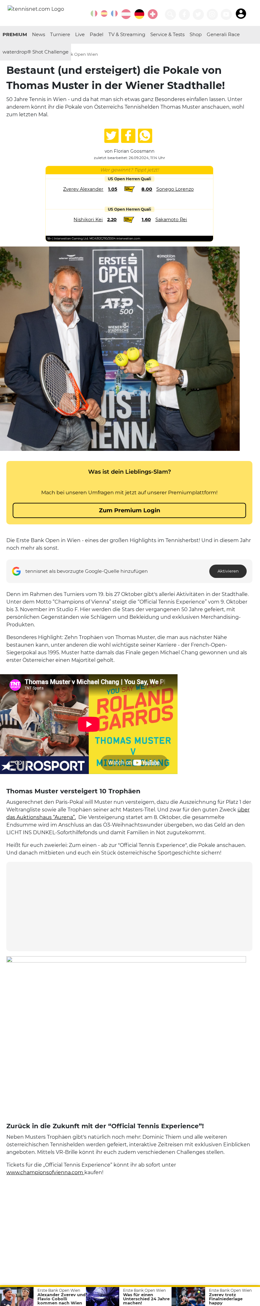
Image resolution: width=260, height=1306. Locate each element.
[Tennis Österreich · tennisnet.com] (126, 14)
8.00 (146, 189)
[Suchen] (170, 14)
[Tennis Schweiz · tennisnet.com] (152, 14)
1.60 (146, 219)
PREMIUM (15, 34)
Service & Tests (167, 34)
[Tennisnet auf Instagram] (212, 14)
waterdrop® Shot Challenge (35, 52)
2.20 (112, 219)
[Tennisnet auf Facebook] (184, 14)
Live (80, 34)
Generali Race (223, 34)
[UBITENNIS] (94, 13)
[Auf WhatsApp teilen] (145, 136)
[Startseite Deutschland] (36, 9)
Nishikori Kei (88, 219)
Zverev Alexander (83, 189)
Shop (196, 34)
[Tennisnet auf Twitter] (198, 14)
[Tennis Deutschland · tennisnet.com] (139, 14)
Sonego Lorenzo (175, 189)
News (38, 34)
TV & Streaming (126, 34)
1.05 (112, 189)
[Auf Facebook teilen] (128, 136)
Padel (96, 34)
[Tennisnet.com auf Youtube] (226, 14)
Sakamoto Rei (171, 219)
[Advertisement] (129, 906)
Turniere (60, 34)
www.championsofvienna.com (45, 1172)
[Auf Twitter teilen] (111, 136)
